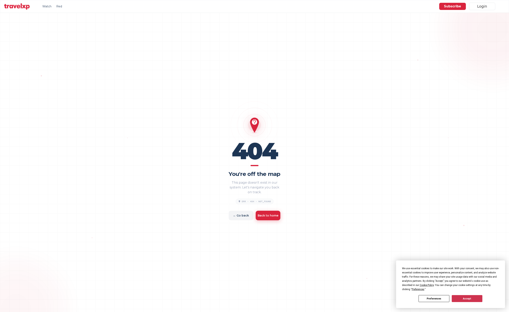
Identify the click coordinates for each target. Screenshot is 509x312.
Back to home (268, 215)
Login (482, 6)
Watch (46, 6)
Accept (467, 298)
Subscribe (452, 6)
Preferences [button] (418, 289)
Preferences (434, 298)
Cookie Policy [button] (427, 285)
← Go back (241, 215)
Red (59, 6)
